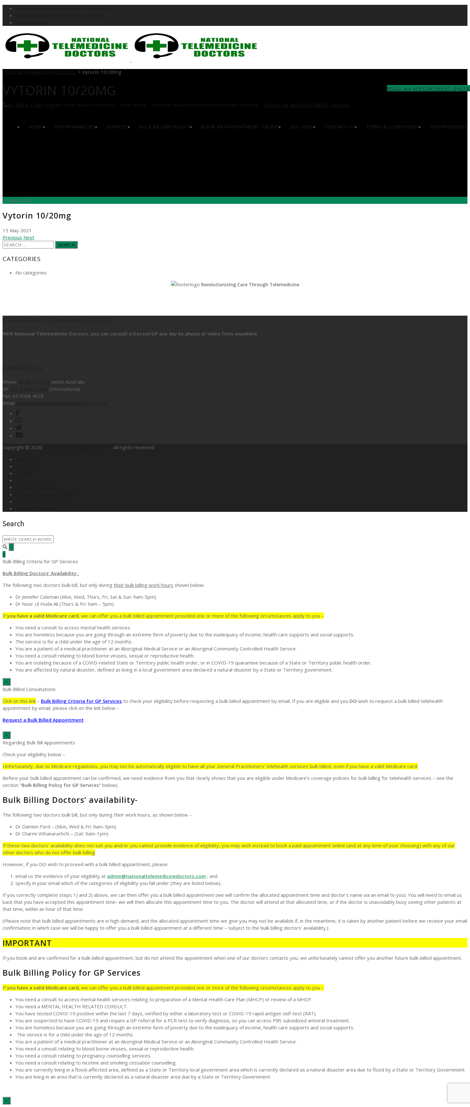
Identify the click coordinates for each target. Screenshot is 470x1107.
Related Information (37, 487)
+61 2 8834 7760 (29, 389)
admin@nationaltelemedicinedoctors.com (60, 15)
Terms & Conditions (392, 127)
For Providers (448, 127)
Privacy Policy (30, 501)
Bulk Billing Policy (164, 127)
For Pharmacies (74, 127)
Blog (20, 480)
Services (117, 127)
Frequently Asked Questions (46, 494)
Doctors (301, 127)
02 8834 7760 (31, 22)
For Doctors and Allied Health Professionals (63, 8)
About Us (25, 459)
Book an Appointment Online (307, 105)
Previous (12, 237)
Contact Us (340, 127)
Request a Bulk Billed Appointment (43, 720)
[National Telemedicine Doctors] (131, 60)
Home (36, 127)
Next (28, 237)
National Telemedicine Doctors (77, 447)
